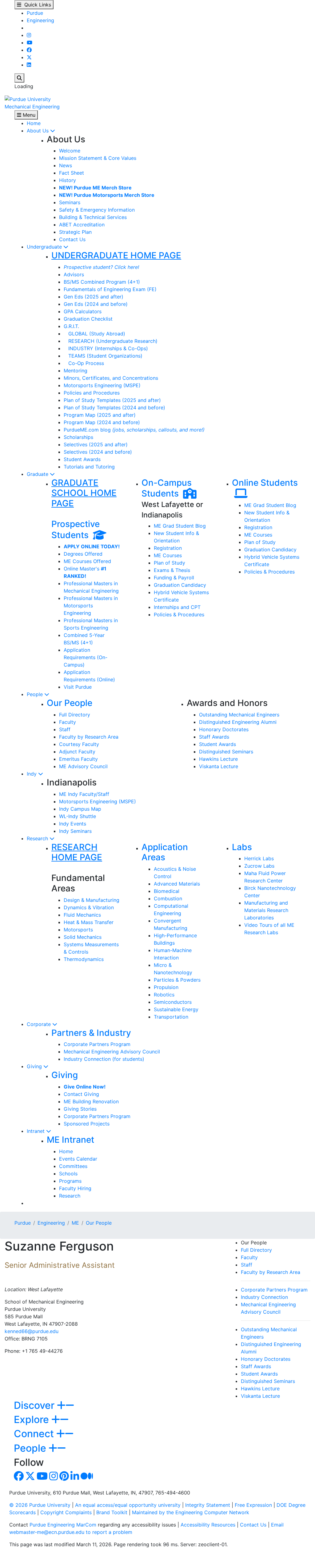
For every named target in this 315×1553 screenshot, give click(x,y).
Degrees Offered (83, 554)
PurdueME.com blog (134, 430)
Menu (28, 115)
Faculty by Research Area (88, 737)
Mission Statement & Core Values (97, 158)
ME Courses (168, 555)
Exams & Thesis (172, 570)
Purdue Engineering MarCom (63, 1525)
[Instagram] (29, 35)
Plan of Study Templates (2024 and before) (114, 407)
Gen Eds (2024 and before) (96, 304)
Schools (68, 1173)
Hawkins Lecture (218, 759)
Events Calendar (78, 1159)
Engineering (40, 20)
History (67, 180)
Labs (242, 847)
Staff (64, 729)
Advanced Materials (177, 884)
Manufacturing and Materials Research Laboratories (266, 910)
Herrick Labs (259, 858)
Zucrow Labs (259, 866)
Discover (35, 1405)
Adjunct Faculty (77, 751)
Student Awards (82, 459)
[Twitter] (29, 57)
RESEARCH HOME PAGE (76, 852)
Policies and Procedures (92, 393)
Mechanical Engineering (32, 106)
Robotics (164, 994)
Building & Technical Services (93, 217)
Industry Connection (264, 1297)
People (35, 694)
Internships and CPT (177, 607)
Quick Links (36, 5)
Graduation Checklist (88, 319)
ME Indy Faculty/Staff (84, 794)
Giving (35, 1066)
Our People (69, 703)
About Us (38, 131)
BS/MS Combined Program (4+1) (102, 282)
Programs (70, 1181)
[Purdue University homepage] (28, 98)
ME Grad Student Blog (180, 526)
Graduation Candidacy (180, 585)
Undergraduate (45, 247)
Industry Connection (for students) (104, 1059)
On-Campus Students (167, 488)
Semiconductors (173, 1002)
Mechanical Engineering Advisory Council (112, 1051)
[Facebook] (29, 50)
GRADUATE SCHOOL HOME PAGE (84, 493)
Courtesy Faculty (79, 744)
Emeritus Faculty (78, 759)
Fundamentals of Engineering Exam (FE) (110, 289)
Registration (168, 548)
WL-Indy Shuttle (77, 816)
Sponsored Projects (87, 1124)
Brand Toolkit (111, 1512)
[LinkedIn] (29, 65)
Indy (32, 774)
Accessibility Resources (208, 1525)
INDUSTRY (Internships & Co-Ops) (106, 348)
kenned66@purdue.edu (31, 1331)
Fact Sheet (71, 173)
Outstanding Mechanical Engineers (239, 715)
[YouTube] (29, 42)
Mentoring (75, 370)
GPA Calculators (83, 311)
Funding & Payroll (174, 577)
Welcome (69, 151)
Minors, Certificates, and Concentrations (111, 378)
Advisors (74, 274)
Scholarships (78, 437)
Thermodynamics (84, 959)
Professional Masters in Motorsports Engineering (91, 605)
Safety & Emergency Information (97, 210)
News (65, 165)
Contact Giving (81, 1094)
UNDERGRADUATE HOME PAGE (116, 255)
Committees (73, 1166)
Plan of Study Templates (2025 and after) (112, 400)
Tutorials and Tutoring (89, 467)
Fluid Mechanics (82, 915)
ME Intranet (70, 1139)
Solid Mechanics (83, 937)
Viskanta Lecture (218, 766)
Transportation (171, 1017)
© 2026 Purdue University (39, 1505)
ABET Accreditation (82, 224)
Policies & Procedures (179, 614)
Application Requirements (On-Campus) (85, 657)
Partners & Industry (91, 1033)
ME (75, 1223)
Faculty (67, 722)
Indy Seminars (75, 831)
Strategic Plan (75, 232)
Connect (35, 1434)
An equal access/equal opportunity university (128, 1505)
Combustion (168, 898)
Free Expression (253, 1505)
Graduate (38, 474)
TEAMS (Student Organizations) (103, 356)
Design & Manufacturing (91, 900)
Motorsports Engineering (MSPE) (102, 385)
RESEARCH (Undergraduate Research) (111, 341)
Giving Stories (80, 1109)
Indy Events (72, 824)
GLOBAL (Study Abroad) (94, 333)
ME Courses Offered (87, 561)
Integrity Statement (207, 1505)
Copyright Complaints (66, 1512)
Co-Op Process (84, 363)
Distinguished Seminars (226, 751)
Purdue (35, 13)
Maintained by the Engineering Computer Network (190, 1512)
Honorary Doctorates (224, 729)
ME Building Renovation (91, 1101)
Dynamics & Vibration (89, 907)
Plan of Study (169, 563)
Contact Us (72, 239)
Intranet (36, 1131)
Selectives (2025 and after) (96, 444)
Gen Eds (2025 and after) (93, 297)
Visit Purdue (78, 687)
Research (38, 838)
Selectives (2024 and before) (98, 452)
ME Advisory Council (83, 766)
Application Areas (165, 852)
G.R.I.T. (71, 326)
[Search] (19, 78)
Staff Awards (214, 737)
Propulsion (166, 987)
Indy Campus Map (80, 809)
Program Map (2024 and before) (102, 422)
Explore (32, 1419)
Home (34, 123)
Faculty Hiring (75, 1188)
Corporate (39, 1024)
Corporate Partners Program (97, 1044)
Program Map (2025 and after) (100, 415)
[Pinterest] (64, 1478)
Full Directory (74, 715)
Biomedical (166, 891)
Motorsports (78, 930)
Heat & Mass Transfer (89, 922)
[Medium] (87, 1478)
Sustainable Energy (176, 1009)
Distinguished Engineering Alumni (238, 722)
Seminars (69, 202)
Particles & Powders (177, 980)
